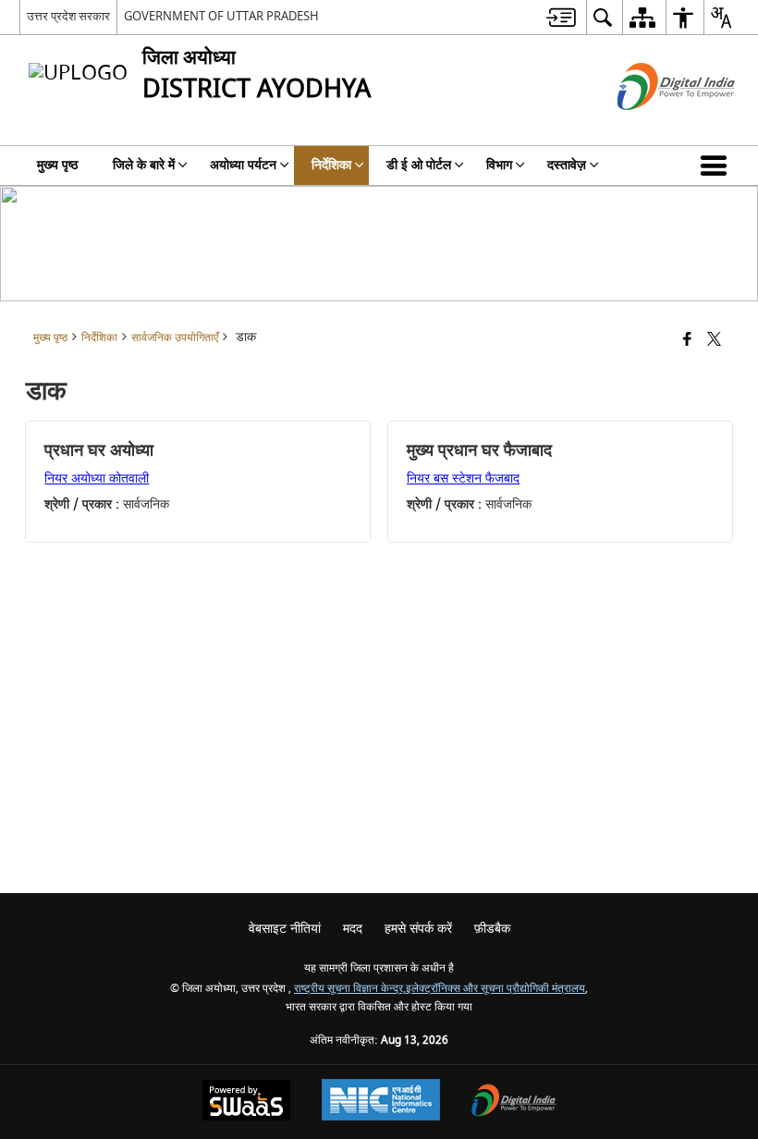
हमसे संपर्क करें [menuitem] (418, 928)
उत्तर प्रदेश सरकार (68, 16)
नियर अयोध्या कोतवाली (96, 478)
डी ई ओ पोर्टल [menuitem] (418, 165)
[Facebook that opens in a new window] (687, 341)
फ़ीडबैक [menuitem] (492, 928)
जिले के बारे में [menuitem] (144, 165)
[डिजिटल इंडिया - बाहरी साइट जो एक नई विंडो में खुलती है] (653, 126)
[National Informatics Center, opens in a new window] (381, 1102)
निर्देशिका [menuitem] (331, 165)
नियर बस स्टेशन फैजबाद (463, 478)
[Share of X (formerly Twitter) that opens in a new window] (714, 341)
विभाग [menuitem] (499, 165)
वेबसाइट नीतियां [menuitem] (285, 928)
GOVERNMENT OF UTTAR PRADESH (221, 16)
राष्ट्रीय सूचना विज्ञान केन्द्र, (350, 989)
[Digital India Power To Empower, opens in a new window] (514, 1102)
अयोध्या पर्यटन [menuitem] (243, 165)
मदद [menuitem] (352, 928)
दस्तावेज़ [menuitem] (566, 165)
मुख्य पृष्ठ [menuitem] (57, 165)
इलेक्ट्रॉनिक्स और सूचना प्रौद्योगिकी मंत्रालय (495, 989)
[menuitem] (561, 17)
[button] (717, 165)
